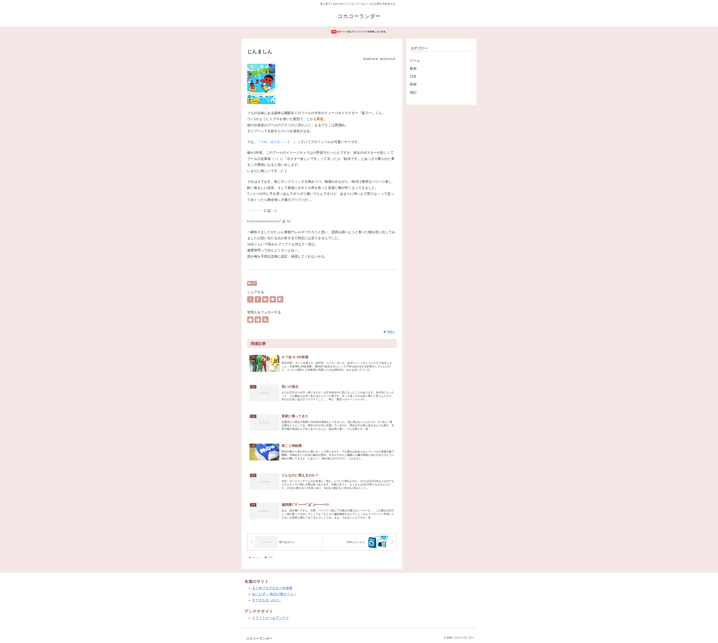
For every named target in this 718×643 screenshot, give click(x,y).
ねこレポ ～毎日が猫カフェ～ (274, 594)
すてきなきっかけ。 (267, 600)
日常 (253, 283)
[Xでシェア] (250, 299)
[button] (280, 299)
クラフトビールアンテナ (270, 618)
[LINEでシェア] (273, 299)
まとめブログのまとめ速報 (272, 588)
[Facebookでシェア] (258, 299)
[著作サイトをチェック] (250, 319)
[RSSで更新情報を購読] (265, 319)
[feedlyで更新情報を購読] (258, 319)
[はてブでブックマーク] (265, 299)
